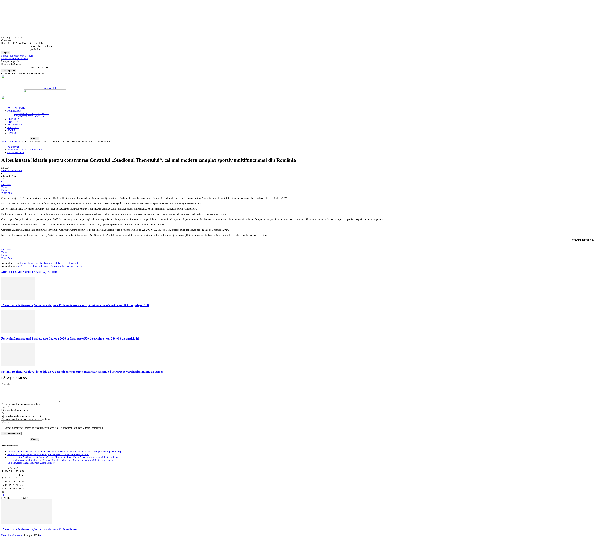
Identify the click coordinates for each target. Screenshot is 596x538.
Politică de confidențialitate (14, 58)
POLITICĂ (13, 127)
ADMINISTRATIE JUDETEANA (31, 113)
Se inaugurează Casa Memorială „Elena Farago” (31, 462)
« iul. (3, 495)
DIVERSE (12, 133)
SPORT (11, 130)
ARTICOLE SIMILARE (14, 272)
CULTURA (13, 119)
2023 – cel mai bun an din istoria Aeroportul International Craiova (50, 266)
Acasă (4, 141)
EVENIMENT (14, 124)
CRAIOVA (13, 122)
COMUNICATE (15, 152)
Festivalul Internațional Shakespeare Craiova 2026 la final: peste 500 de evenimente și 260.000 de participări (70, 338)
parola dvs (35, 49)
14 (17, 481)
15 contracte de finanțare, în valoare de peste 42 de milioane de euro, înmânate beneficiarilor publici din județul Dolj (75, 305)
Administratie (14, 110)
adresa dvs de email (39, 67)
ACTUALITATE (16, 108)
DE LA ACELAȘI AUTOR (42, 272)
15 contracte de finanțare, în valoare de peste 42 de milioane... (40, 529)
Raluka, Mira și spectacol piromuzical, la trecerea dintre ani (49, 263)
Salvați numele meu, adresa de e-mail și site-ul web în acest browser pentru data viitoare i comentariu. (53, 427)
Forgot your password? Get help (17, 55)
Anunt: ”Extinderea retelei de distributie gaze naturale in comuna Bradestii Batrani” (48, 454)
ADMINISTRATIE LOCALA (29, 116)
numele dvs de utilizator (41, 46)
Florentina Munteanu (11, 170)
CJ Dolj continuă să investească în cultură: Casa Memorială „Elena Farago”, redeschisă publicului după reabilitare (63, 457)
